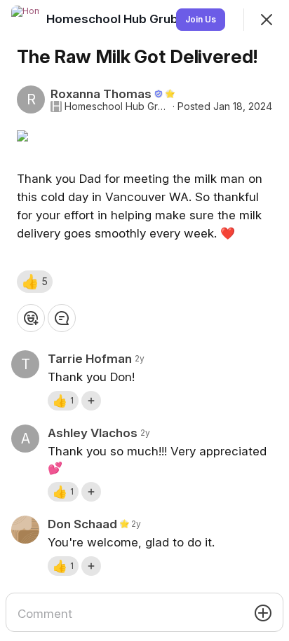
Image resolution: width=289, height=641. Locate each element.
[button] (35, 281)
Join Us (200, 19)
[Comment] (62, 318)
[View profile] (25, 20)
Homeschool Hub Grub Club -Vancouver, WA (117, 106)
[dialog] (144, 320)
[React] (31, 318)
